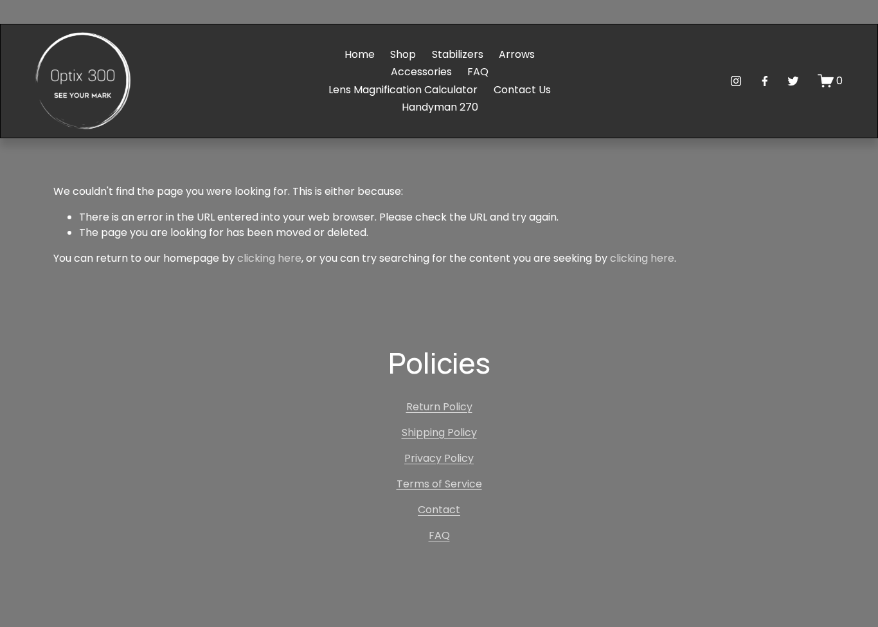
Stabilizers (457, 54)
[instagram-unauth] (736, 81)
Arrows (517, 54)
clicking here (269, 258)
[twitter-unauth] (793, 81)
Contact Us (522, 89)
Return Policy (439, 406)
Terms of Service (439, 484)
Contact (439, 509)
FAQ (477, 71)
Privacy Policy (439, 458)
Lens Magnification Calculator (403, 89)
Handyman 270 (440, 107)
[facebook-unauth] (764, 81)
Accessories (421, 71)
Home (360, 54)
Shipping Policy (439, 432)
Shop (403, 54)
